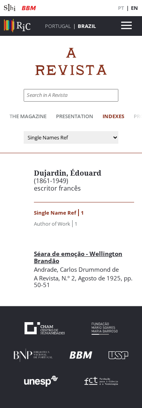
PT (121, 7)
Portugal (58, 26)
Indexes (113, 116)
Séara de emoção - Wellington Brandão (78, 257)
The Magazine (28, 116)
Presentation (74, 116)
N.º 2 (68, 278)
